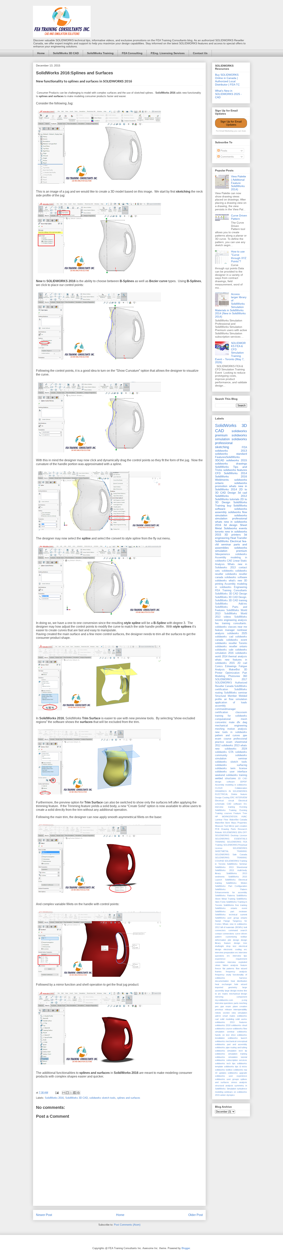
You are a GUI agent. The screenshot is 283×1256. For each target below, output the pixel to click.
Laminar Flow (221, 819)
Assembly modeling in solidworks (231, 785)
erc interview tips (237, 956)
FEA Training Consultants (231, 590)
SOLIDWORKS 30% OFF (235, 832)
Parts (233, 829)
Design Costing (222, 797)
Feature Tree (240, 813)
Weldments (222, 479)
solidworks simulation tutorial (231, 1057)
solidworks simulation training (231, 1054)
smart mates (229, 1016)
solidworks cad (224, 636)
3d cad (242, 492)
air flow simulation (235, 699)
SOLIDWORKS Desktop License (231, 835)
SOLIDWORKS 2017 (231, 679)
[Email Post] (56, 1092)
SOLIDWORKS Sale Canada (231, 854)
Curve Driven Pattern (239, 217)
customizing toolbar (236, 937)
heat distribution (239, 981)
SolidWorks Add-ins (231, 603)
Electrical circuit (224, 800)
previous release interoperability (231, 1009)
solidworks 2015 (236, 460)
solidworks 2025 (237, 633)
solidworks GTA (224, 752)
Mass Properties (239, 823)
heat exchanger (223, 984)
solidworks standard (231, 453)
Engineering (240, 587)
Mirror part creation (238, 826)
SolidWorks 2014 (235, 473)
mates (225, 994)
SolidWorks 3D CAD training (231, 600)
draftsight (219, 946)
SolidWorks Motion (236, 883)
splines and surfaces (128, 1097)
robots (218, 1013)
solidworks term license (231, 768)
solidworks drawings (231, 463)
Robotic (218, 832)
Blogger (186, 1248)
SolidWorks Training (100, 53)
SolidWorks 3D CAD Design (231, 593)
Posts (223, 150)
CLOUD (219, 788)
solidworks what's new (228, 580)
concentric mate (224, 722)
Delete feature (239, 794)
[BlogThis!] (67, 1093)
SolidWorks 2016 (54, 1097)
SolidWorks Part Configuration (231, 886)
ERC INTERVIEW (238, 797)
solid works (241, 1019)
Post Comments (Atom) (127, 1224)
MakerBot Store (222, 823)
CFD (218, 473)
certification (221, 712)
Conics (219, 666)
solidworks (228, 570)
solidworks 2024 (236, 748)
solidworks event (236, 640)
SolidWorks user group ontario (231, 918)
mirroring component (231, 997)
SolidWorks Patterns (225, 895)
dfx (238, 722)
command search (238, 930)
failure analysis (230, 965)
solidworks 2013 (231, 450)
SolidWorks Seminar (237, 864)
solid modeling (227, 1019)
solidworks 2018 (222, 1025)
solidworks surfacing (231, 765)
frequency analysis (236, 971)
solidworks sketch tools (102, 1097)
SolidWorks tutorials (227, 499)
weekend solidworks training (231, 775)
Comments (227, 156)
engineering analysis (235, 620)
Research (242, 829)
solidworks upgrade (237, 1073)
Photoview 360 (237, 676)
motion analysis (237, 729)
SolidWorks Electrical (228, 541)
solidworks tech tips (225, 1063)
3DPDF (243, 782)
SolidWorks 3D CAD (66, 53)
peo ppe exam (223, 1006)
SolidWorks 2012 (231, 495)
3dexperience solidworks (231, 554)
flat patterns (228, 968)
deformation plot (223, 940)
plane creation (240, 1006)
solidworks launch (237, 1038)
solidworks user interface (231, 771)
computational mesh (231, 719)
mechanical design (238, 994)
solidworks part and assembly (231, 1044)
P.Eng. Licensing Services (168, 53)
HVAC (244, 816)
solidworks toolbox (224, 1070)
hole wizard (240, 984)
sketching (222, 447)
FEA (244, 447)
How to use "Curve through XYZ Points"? (238, 256)
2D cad (242, 663)
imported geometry (226, 987)
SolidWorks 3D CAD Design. (231, 597)
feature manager (225, 630)
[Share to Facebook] (75, 1093)
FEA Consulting (132, 53)
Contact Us (200, 53)
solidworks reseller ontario (231, 646)
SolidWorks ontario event (231, 908)
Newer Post (44, 1215)
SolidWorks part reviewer (231, 911)
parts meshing (240, 1003)
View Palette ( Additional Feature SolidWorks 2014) (238, 183)
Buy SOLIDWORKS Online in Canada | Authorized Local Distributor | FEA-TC (227, 79)
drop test (231, 946)
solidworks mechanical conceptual (231, 1041)
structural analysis (224, 1085)
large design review (234, 990)
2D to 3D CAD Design (231, 491)
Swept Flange (222, 921)
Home (41, 53)
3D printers (232, 534)
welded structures (225, 778)
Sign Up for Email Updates (231, 123)
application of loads (231, 702)
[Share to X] (71, 1093)
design (236, 940)
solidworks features (235, 469)
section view (229, 1013)
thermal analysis (237, 656)
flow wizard (241, 968)
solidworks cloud (239, 1025)
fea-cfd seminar (231, 543)
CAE (229, 560)
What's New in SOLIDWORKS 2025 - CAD (228, 94)
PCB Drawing (222, 829)
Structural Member (226, 696)
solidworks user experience (231, 1076)
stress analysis (239, 1082)
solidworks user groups (227, 1079)
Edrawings (231, 666)
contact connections (224, 933)
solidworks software (235, 577)
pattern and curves (227, 735)
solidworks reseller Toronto (231, 643)
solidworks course (223, 1028)
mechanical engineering (231, 725)
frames (218, 971)
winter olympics (227, 1095)
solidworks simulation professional (231, 517)
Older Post (195, 1215)
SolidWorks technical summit (231, 914)
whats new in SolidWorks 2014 (231, 488)
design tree (240, 943)
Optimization (232, 673)
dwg (245, 722)
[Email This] (64, 1093)
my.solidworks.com (224, 1000)
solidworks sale (224, 649)
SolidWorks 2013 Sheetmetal (231, 867)
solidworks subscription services (231, 1060)
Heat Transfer (238, 537)
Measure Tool (221, 826)
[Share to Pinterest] (78, 1093)
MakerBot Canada (238, 819)
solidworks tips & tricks (235, 1066)
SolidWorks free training (235, 905)
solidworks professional (231, 441)
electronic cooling (232, 949)
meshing (219, 729)
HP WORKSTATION (226, 816)
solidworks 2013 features (231, 1022)
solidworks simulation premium (231, 549)
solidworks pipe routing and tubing (231, 1047)
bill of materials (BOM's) (231, 927)
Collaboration (241, 788)
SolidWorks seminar (235, 692)
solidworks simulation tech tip (231, 1051)
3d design (230, 525)
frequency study (223, 974)
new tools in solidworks (231, 732)
